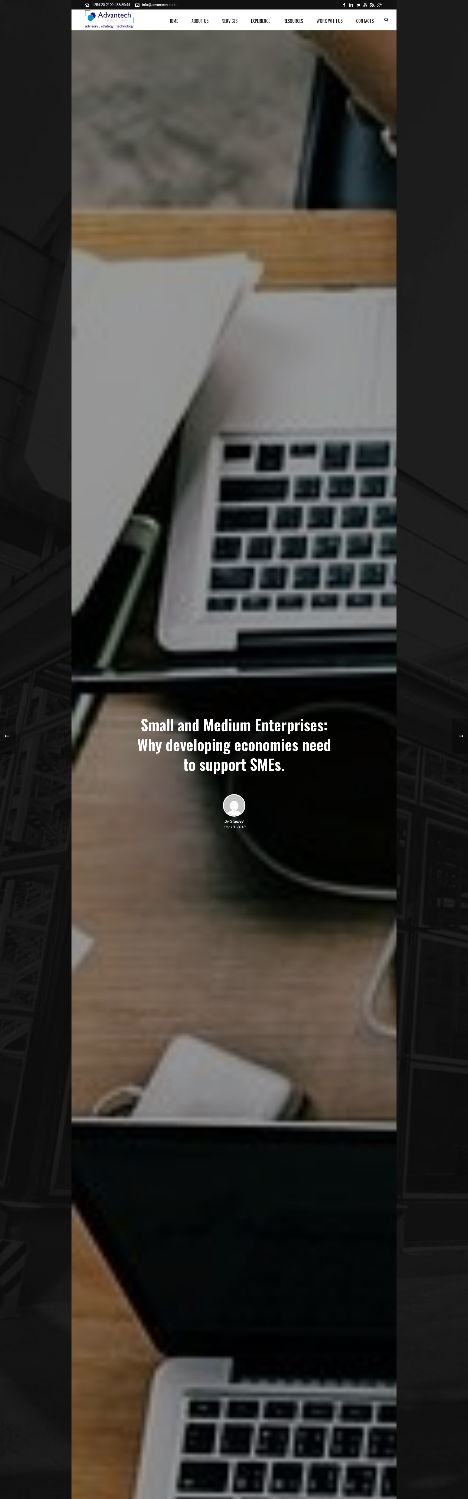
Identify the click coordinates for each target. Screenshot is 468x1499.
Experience (260, 21)
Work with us (330, 21)
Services (230, 21)
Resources (293, 21)
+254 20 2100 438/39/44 (111, 5)
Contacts (365, 21)
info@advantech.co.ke (159, 5)
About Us (200, 21)
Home (173, 21)
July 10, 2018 (234, 827)
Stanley (237, 821)
